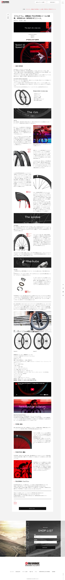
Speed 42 (15, 502)
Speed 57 (15, 503)
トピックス (12, 571)
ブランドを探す (25, 571)
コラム (36, 571)
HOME (24, 9)
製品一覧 (31, 571)
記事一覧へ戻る (32, 508)
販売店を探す (52, 2)
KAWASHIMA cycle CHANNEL (44, 571)
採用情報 (53, 571)
